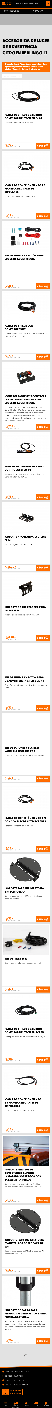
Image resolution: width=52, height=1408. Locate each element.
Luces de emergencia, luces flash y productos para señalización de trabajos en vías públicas (26, 66)
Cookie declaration (14, 1376)
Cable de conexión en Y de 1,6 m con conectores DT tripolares (23, 1102)
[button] (12, 76)
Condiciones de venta (14, 1380)
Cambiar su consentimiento (17, 1385)
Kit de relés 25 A (16, 958)
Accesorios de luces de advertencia (26, 69)
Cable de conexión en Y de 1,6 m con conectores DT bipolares (25, 188)
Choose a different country (17, 1372)
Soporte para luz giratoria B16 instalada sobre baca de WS (24, 1243)
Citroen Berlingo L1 (12, 64)
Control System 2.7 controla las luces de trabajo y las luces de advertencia (25, 399)
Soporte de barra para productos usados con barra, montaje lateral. (26, 1313)
